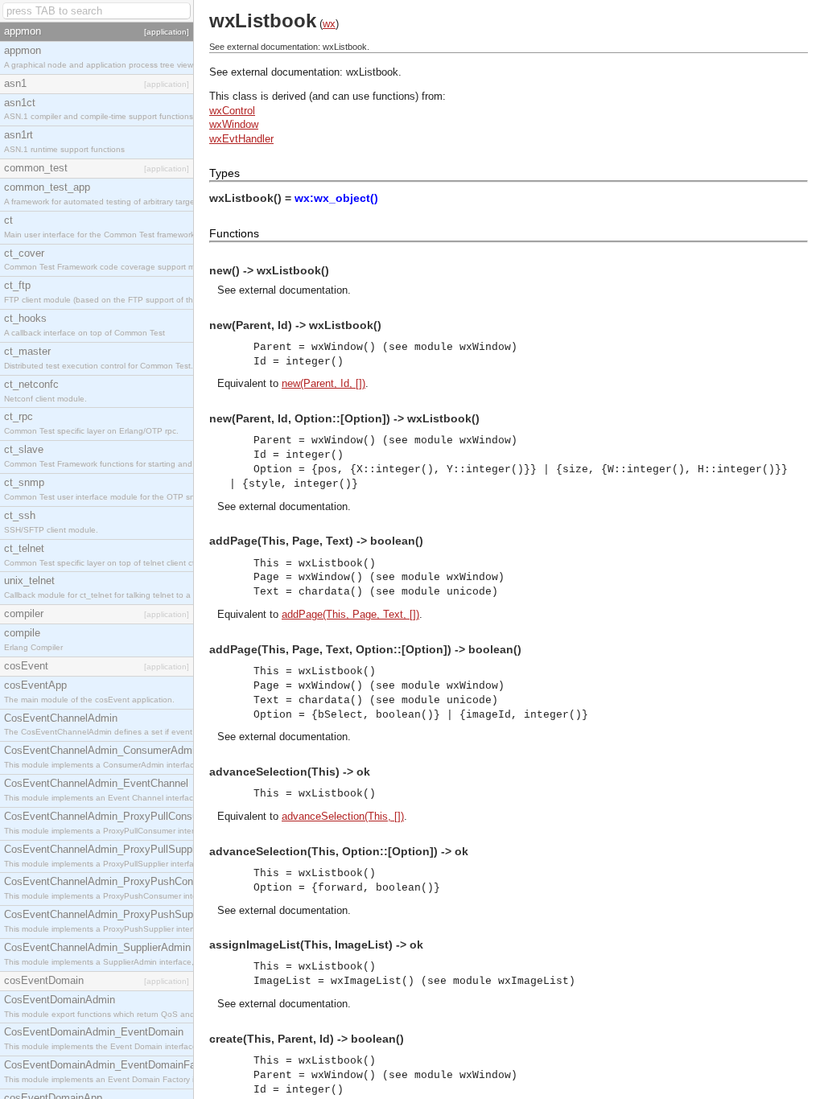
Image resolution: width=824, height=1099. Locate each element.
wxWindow (233, 124)
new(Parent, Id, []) (323, 383)
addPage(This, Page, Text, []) (350, 614)
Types (224, 173)
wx (329, 24)
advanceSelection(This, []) (343, 816)
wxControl (232, 111)
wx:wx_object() (336, 197)
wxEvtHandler (241, 139)
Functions (234, 233)
